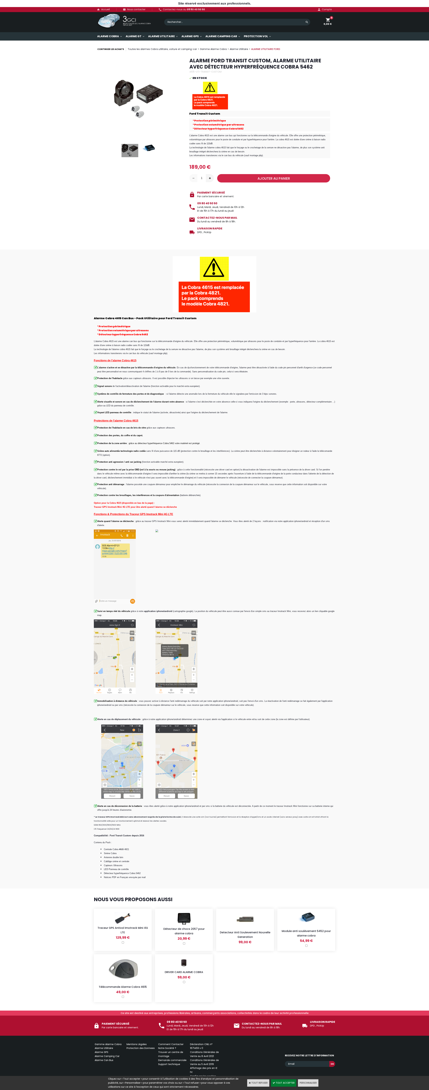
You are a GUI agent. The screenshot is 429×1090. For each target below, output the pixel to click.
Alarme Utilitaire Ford (265, 49)
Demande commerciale (172, 1060)
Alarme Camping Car (107, 1056)
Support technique (169, 1064)
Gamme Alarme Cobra (213, 49)
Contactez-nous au (184, 9)
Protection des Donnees (141, 1048)
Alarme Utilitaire (239, 49)
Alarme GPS (101, 1052)
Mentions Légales (137, 1044)
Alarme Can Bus (104, 1060)
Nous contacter (136, 9)
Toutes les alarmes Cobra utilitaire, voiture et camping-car (162, 49)
